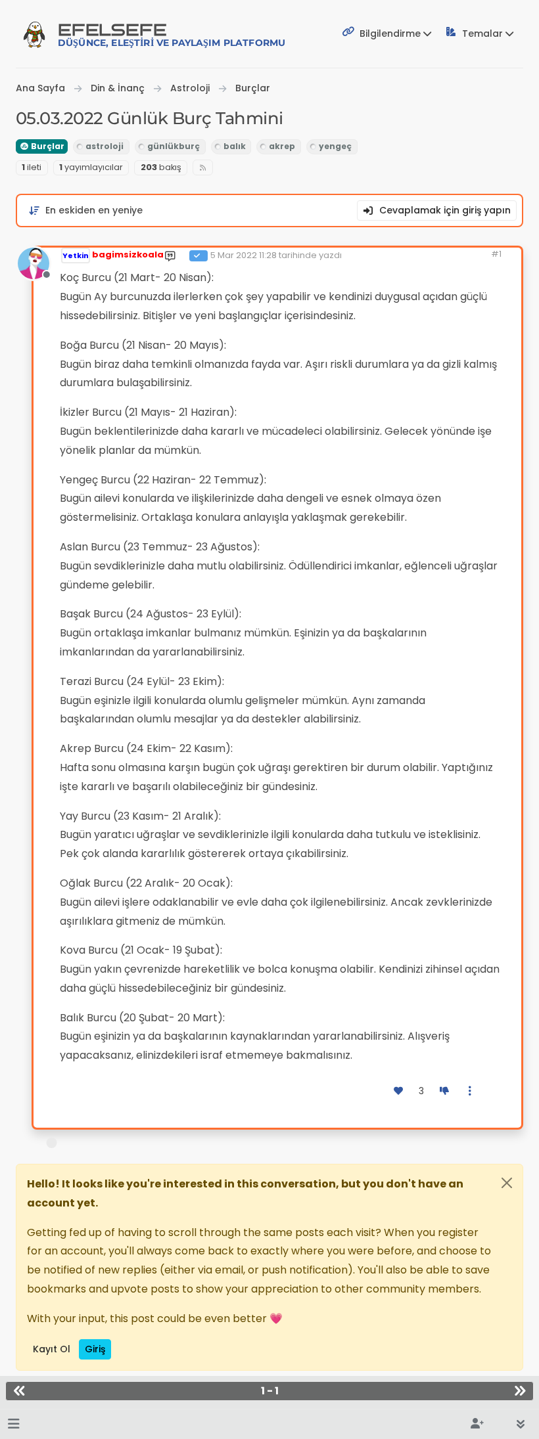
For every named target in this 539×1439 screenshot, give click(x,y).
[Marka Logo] (34, 34)
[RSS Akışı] (203, 168)
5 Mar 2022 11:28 (243, 255)
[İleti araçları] (470, 1091)
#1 (496, 254)
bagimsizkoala (128, 254)
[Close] (507, 1182)
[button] (13, 1424)
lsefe (171, 34)
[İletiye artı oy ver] (399, 1091)
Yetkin (75, 255)
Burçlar (46, 146)
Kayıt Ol (51, 1349)
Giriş (95, 1349)
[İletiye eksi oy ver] (444, 1091)
